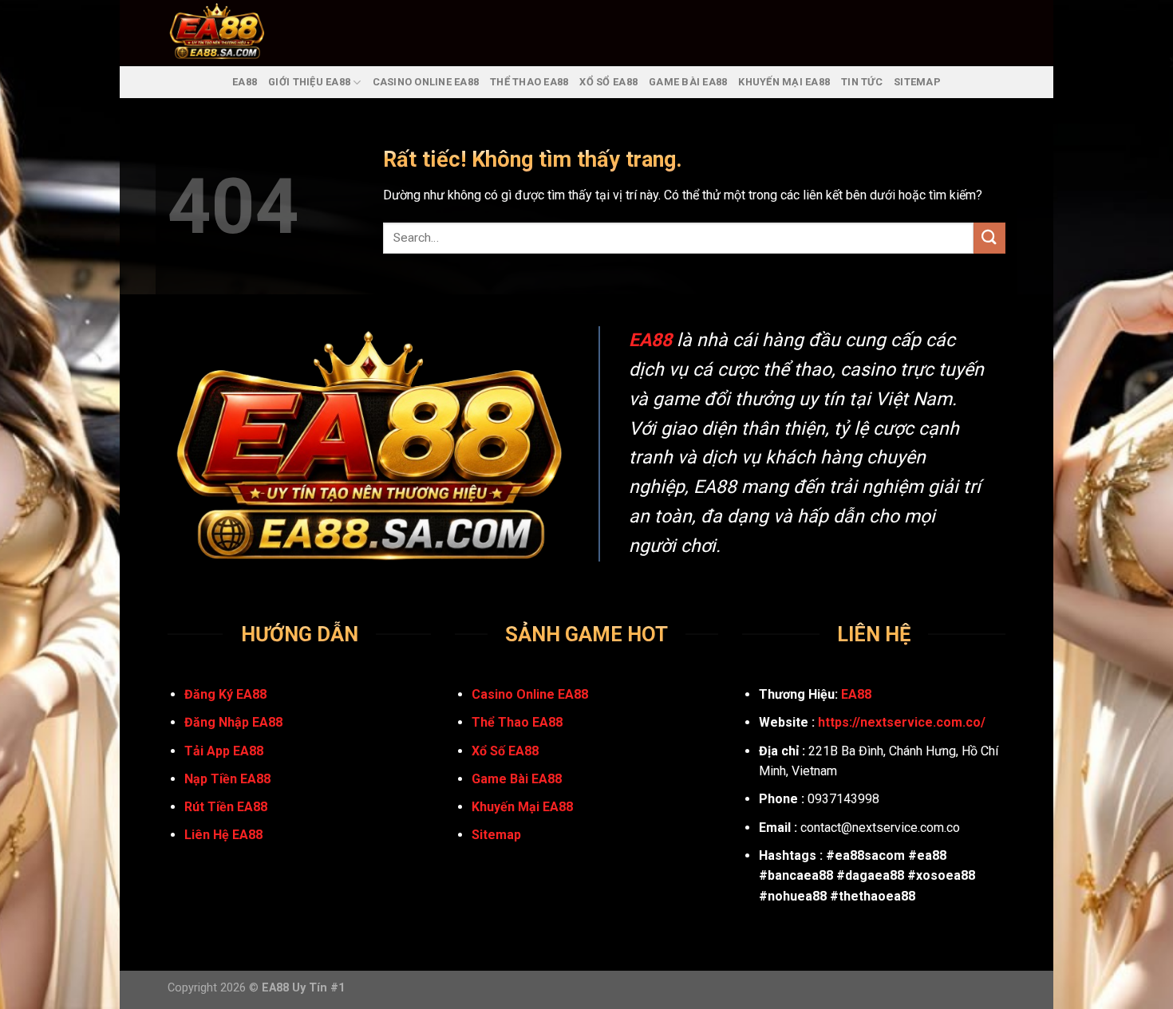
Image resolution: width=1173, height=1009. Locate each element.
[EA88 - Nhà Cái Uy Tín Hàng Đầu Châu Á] (238, 33)
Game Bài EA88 (688, 82)
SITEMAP (917, 82)
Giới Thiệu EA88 (309, 82)
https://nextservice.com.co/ (901, 722)
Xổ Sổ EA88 (608, 82)
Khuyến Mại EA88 (784, 82)
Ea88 (244, 82)
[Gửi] (989, 238)
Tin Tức (862, 82)
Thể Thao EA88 (529, 82)
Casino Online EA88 (426, 82)
